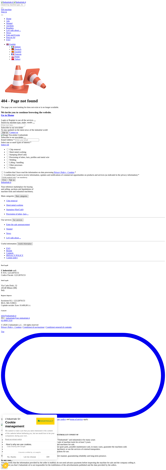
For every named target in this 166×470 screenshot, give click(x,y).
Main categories (21, 196)
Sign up (5, 133)
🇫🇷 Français (16, 54)
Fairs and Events (13, 35)
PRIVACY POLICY (14, 255)
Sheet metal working (17, 152)
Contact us (13, 132)
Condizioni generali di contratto (59, 327)
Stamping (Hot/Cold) (18, 155)
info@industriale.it (8, 316)
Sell (6, 9)
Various (12, 168)
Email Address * (8, 140)
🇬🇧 (11, 44)
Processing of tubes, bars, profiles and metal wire (29, 157)
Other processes (15, 165)
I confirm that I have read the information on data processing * (40, 172)
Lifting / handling (16, 162)
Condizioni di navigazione (33, 327)
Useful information (25, 244)
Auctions (10, 26)
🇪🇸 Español (16, 52)
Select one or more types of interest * (16, 142)
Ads (8, 21)
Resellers (10, 28)
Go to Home (7, 115)
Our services (17, 220)
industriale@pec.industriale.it (18, 318)
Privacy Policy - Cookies (64, 172)
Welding (12, 160)
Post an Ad (10, 37)
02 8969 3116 (6, 320)
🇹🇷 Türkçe (15, 59)
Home (8, 19)
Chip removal (14, 149)
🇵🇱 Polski (15, 57)
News (8, 33)
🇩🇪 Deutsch (16, 49)
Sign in (4, 12)
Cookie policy (12, 258)
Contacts (9, 253)
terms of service (76, 419)
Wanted (9, 23)
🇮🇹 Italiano (16, 47)
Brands (9, 251)
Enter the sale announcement (18, 224)
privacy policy (60, 419)
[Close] (35, 120)
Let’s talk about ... (13, 30)
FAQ (8, 40)
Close (4, 180)
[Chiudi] (2, 430)
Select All (5, 145)
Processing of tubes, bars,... (17, 214)
